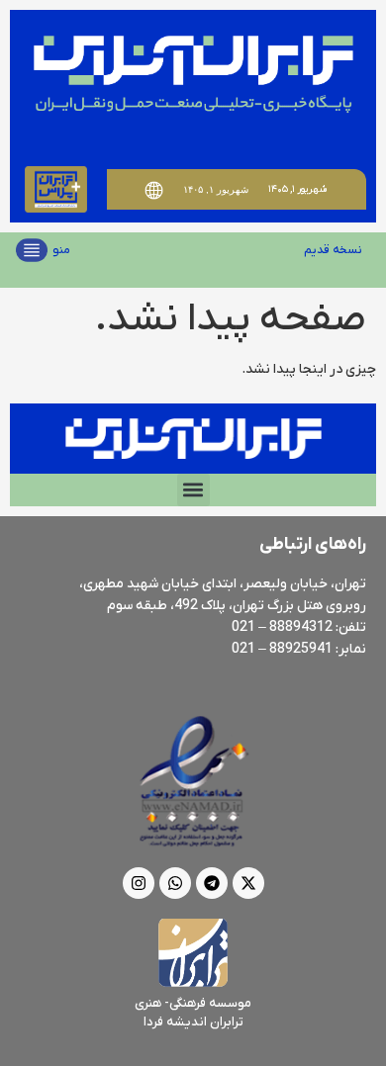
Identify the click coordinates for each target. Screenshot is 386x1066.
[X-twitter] (248, 883)
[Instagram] (138, 883)
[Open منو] (32, 250)
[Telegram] (212, 883)
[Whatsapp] (175, 883)
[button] (193, 490)
